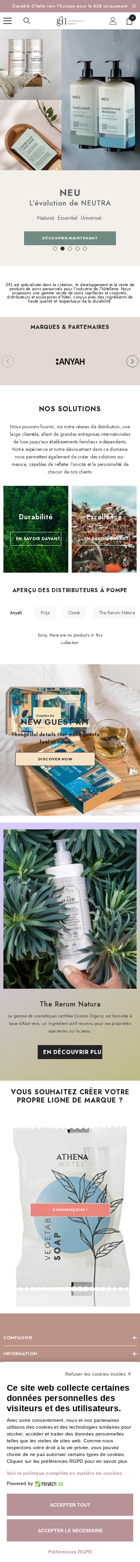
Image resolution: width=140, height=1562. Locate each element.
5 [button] (85, 248)
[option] (70, 6)
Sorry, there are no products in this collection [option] (70, 639)
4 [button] (77, 248)
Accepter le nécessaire (70, 1530)
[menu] (7, 21)
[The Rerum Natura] (70, 909)
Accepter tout (70, 1505)
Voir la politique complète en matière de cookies (64, 1473)
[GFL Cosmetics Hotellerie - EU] (70, 361)
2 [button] (62, 248)
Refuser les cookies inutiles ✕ (98, 1374)
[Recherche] (27, 21)
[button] (132, 362)
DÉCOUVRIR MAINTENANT (70, 238)
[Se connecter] (113, 21)
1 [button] (55, 248)
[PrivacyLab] (48, 1483)
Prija (45, 612)
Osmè (74, 612)
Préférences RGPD (70, 1551)
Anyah (16, 612)
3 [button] (70, 248)
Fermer (134, 6)
